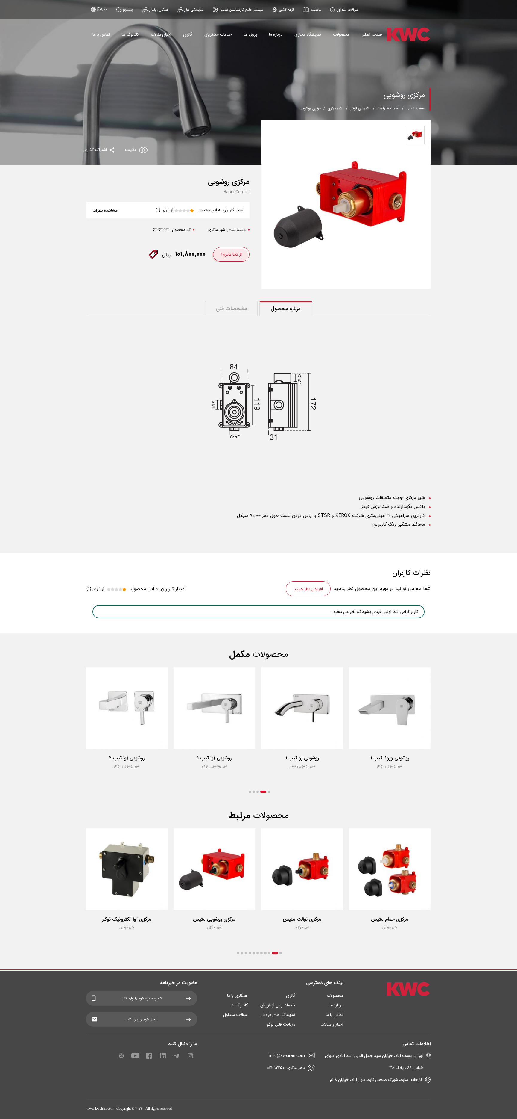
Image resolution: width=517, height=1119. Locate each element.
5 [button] (250, 792)
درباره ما (275, 34)
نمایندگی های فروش (278, 1014)
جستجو (128, 9)
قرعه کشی (286, 9)
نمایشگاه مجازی (307, 34)
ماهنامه (315, 9)
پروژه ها (250, 34)
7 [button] (254, 953)
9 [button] (246, 953)
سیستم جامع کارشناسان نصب (242, 10)
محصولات (341, 34)
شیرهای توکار (359, 108)
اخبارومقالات (161, 34)
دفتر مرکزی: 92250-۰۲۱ (286, 1067)
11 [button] (238, 953)
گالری (187, 34)
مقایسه (130, 150)
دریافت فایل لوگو (281, 1024)
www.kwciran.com (99, 1108)
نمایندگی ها (195, 9)
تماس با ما (101, 34)
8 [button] (250, 953)
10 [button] (242, 953)
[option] (390, 723)
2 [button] (263, 792)
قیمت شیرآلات (387, 108)
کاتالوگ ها (130, 34)
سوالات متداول (347, 9)
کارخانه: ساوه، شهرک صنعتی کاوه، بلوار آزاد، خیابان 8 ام (376, 1079)
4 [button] (254, 792)
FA (100, 9)
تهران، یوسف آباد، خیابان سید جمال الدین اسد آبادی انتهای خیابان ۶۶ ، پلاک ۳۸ (374, 1061)
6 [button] (257, 953)
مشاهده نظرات (105, 210)
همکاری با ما (237, 995)
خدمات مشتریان (218, 34)
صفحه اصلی (371, 34)
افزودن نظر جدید (308, 589)
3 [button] (257, 792)
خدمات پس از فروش (277, 1005)
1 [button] (269, 792)
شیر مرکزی (335, 108)
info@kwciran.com (287, 1055)
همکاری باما (159, 9)
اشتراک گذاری (95, 150)
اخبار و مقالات (331, 1024)
